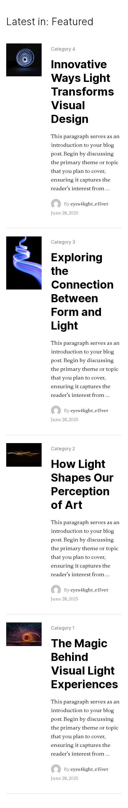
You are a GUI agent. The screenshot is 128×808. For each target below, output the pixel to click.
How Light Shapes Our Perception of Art (82, 484)
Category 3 (63, 242)
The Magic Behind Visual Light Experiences (84, 663)
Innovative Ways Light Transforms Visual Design (82, 91)
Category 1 (63, 628)
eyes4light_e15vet (89, 204)
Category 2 (63, 448)
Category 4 (63, 49)
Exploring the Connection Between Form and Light (82, 291)
